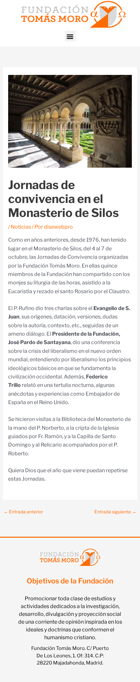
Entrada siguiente (115, 512)
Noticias (21, 227)
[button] (70, 36)
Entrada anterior (23, 512)
